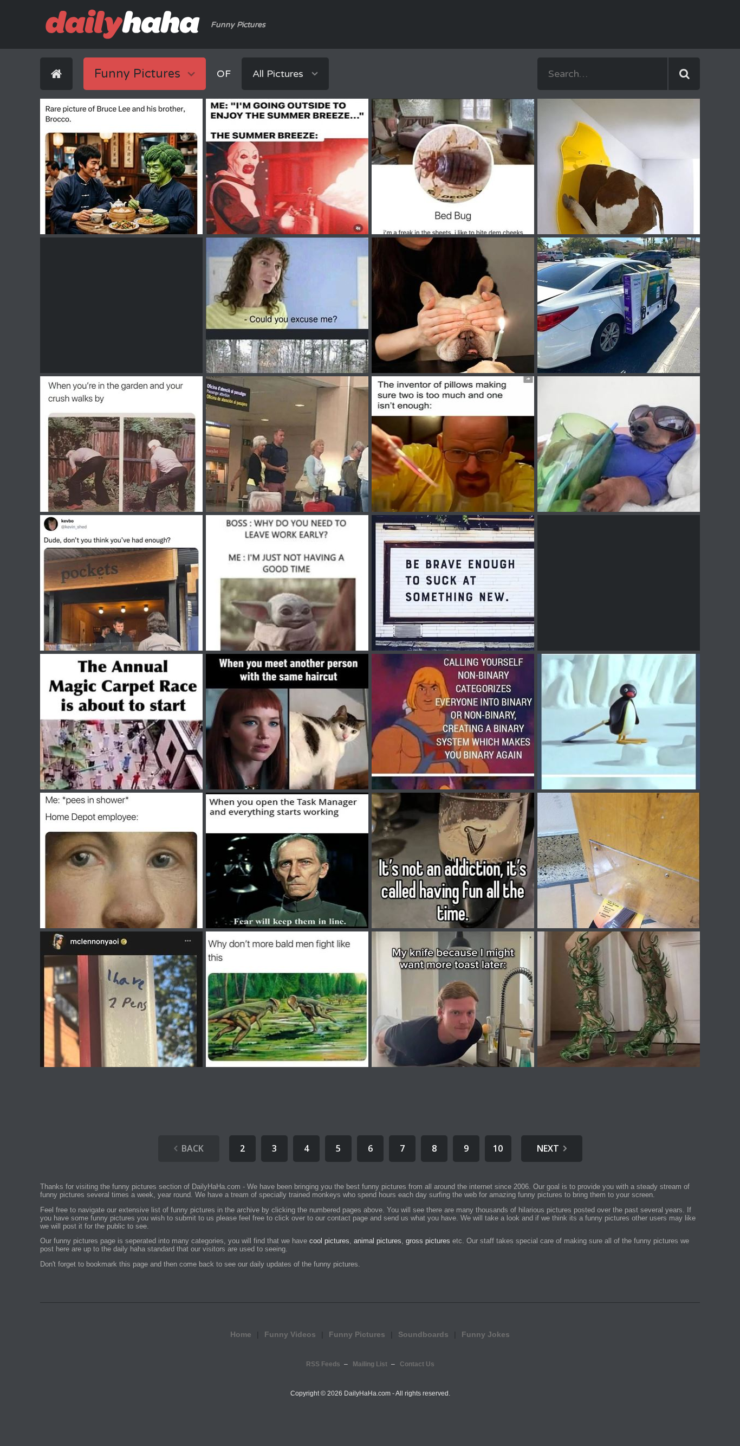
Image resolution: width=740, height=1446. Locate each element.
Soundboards (423, 1334)
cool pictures (329, 1241)
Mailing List (370, 1364)
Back (192, 1148)
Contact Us (417, 1364)
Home (240, 1334)
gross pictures (428, 1241)
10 (498, 1148)
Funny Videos (290, 1334)
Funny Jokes (486, 1334)
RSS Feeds (323, 1364)
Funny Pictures (357, 1334)
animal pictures (377, 1241)
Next (548, 1148)
